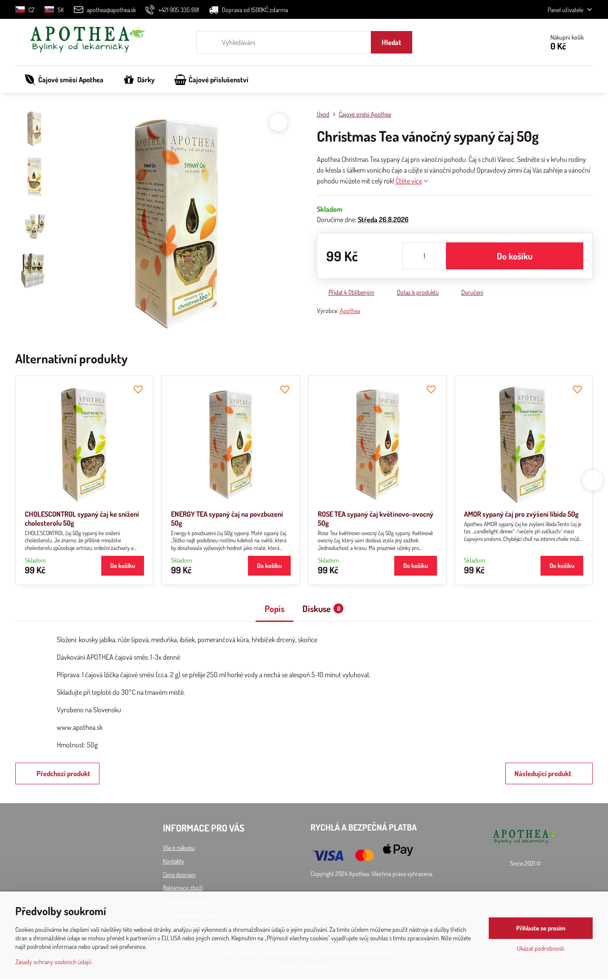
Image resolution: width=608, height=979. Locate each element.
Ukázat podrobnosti (540, 948)
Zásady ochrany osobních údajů (53, 962)
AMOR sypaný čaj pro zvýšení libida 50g (521, 514)
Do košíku (514, 256)
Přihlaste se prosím (540, 928)
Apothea (350, 310)
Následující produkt (543, 773)
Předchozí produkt (63, 773)
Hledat (391, 42)
